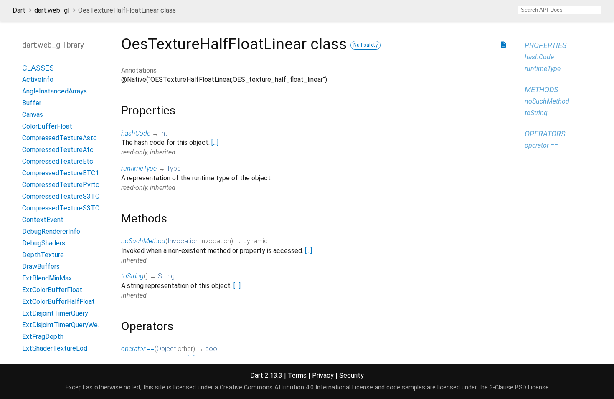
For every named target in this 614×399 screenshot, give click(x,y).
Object (166, 349)
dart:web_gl (51, 10)
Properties (545, 45)
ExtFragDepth (42, 337)
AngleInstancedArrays (54, 91)
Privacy (323, 375)
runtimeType (139, 168)
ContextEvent (42, 220)
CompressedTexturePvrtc (60, 185)
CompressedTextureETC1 (60, 173)
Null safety (365, 45)
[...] (214, 142)
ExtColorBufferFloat (52, 290)
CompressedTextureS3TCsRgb (68, 208)
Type (174, 168)
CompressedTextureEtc (57, 161)
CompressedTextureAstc (59, 138)
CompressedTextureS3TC (60, 196)
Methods (541, 89)
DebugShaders (43, 243)
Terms (297, 375)
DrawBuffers (41, 266)
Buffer (31, 103)
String (166, 276)
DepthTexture (43, 255)
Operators (545, 133)
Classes (38, 67)
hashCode (135, 133)
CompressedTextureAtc (58, 150)
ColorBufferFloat (47, 126)
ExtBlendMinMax (47, 278)
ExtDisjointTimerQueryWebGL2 (67, 325)
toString (132, 276)
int (163, 133)
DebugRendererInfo (51, 231)
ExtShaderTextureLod (54, 348)
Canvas (32, 115)
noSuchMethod (143, 241)
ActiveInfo (37, 79)
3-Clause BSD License (519, 387)
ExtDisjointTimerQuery (55, 313)
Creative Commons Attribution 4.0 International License (296, 387)
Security (351, 375)
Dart (19, 10)
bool (211, 349)
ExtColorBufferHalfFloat (58, 302)
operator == (138, 349)
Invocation (183, 241)
